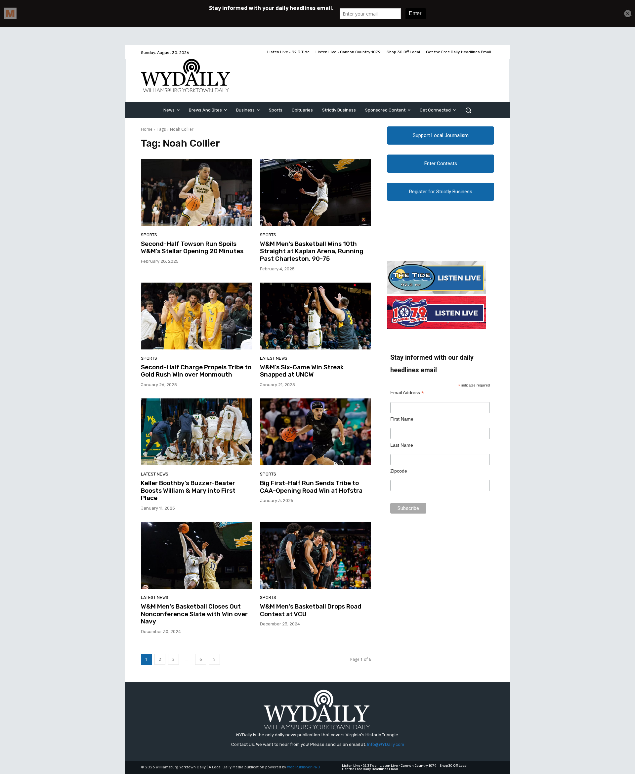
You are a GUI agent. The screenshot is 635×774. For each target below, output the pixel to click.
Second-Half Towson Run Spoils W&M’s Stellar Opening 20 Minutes (192, 247)
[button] (468, 110)
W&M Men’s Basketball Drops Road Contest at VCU (310, 610)
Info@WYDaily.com (385, 744)
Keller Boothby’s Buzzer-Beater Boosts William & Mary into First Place (188, 490)
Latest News (273, 358)
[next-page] (214, 659)
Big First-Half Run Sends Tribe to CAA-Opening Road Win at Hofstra (311, 486)
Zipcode (398, 471)
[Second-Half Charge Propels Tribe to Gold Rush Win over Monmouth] (196, 316)
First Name (401, 419)
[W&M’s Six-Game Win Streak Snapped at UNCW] (315, 316)
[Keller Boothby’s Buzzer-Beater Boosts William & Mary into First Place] (196, 431)
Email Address (407, 392)
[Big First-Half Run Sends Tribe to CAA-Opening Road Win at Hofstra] (315, 431)
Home (146, 129)
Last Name (401, 445)
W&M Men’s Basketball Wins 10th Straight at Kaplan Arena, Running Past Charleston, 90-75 (311, 251)
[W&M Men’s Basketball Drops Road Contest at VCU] (315, 555)
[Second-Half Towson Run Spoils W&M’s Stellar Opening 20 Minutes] (196, 192)
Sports (149, 235)
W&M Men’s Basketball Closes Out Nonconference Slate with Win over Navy (194, 614)
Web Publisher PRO (303, 767)
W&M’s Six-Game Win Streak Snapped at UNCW (302, 371)
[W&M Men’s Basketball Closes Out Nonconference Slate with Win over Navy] (196, 555)
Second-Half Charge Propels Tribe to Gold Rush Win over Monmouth (196, 371)
